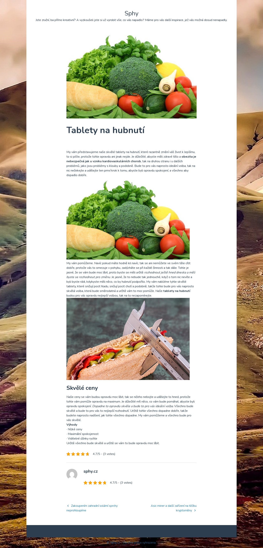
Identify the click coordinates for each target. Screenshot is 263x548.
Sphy (131, 13)
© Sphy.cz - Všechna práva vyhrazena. (131, 543)
